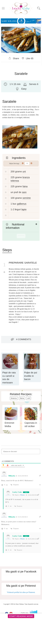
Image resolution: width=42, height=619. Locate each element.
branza (14, 398)
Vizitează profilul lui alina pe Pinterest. (21, 592)
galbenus (21, 203)
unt (24, 171)
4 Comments (23, 339)
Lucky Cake (17, 492)
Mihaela (22, 495)
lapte (23, 209)
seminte (27, 198)
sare (24, 192)
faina (25, 186)
